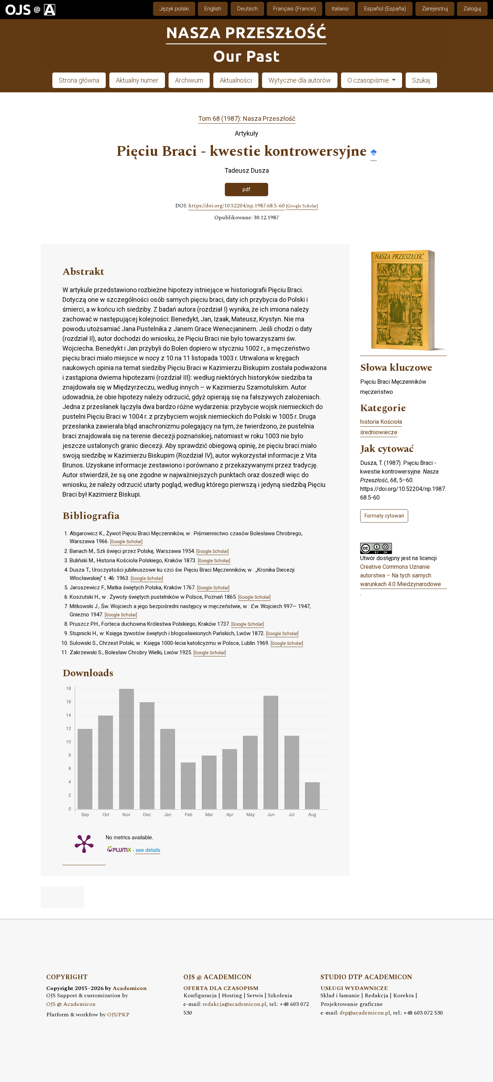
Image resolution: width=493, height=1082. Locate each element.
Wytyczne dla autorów (300, 80)
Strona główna (79, 80)
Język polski (174, 8)
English (212, 8)
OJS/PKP (118, 1015)
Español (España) (385, 8)
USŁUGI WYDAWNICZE (354, 988)
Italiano (340, 8)
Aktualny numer (137, 80)
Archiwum (189, 80)
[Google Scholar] (373, 152)
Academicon (130, 988)
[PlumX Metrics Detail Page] (84, 843)
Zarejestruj (435, 8)
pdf (246, 189)
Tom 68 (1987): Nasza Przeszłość (246, 118)
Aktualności (236, 80)
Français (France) (294, 8)
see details (148, 849)
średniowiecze (378, 432)
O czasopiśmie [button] (369, 80)
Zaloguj (472, 8)
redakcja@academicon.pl (234, 1004)
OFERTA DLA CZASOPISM (220, 988)
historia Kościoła (381, 421)
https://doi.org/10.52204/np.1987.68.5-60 (236, 206)
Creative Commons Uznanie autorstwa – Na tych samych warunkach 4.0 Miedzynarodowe (400, 575)
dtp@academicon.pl (365, 1013)
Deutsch (247, 8)
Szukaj (421, 80)
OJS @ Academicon (71, 1004)
